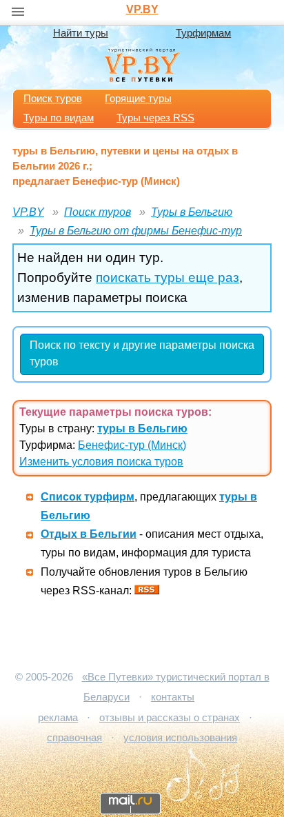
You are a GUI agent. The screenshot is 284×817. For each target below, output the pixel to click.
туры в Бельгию (142, 428)
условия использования (180, 737)
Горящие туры (138, 98)
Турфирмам (203, 33)
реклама (58, 717)
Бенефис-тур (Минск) (132, 445)
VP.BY (142, 9)
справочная (74, 737)
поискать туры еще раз (167, 277)
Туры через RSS (155, 117)
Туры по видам (58, 117)
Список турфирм (87, 497)
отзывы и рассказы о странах (169, 717)
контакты (172, 697)
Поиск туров (52, 98)
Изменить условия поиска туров (101, 461)
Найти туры (80, 33)
